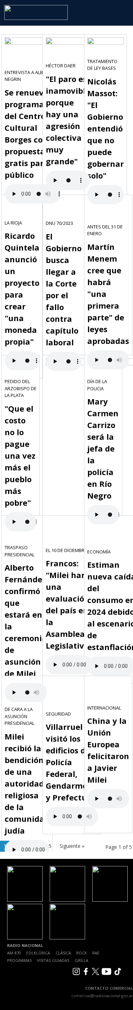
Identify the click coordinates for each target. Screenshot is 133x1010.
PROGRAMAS (19, 960)
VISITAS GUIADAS (53, 960)
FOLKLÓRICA (38, 952)
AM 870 (14, 952)
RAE (95, 952)
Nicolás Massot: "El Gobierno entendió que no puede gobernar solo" (105, 128)
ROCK (81, 952)
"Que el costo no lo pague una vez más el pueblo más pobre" (20, 455)
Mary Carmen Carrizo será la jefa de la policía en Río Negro (102, 448)
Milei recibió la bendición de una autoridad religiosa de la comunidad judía (27, 783)
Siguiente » (72, 845)
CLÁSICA (63, 952)
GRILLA (81, 960)
